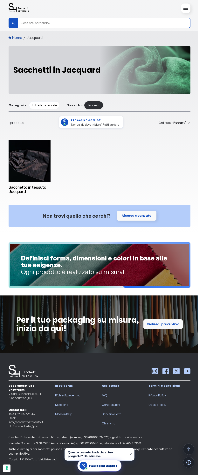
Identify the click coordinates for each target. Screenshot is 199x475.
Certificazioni (111, 405)
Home (17, 37)
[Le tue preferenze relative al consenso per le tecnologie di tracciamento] (6, 468)
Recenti (179, 122)
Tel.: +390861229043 (22, 414)
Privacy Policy (157, 395)
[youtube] (187, 371)
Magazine (61, 405)
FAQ (104, 395)
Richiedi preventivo (163, 324)
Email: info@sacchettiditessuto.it (26, 420)
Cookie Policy (157, 405)
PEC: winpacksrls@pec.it (24, 426)
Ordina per (166, 122)
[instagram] (155, 371)
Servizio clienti (111, 414)
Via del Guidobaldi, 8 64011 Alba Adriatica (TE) (25, 396)
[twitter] (176, 371)
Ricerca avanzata (137, 215)
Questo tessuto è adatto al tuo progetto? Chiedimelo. (90, 454)
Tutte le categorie (44, 105)
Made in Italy (63, 414)
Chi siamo (108, 423)
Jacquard (93, 105)
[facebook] (165, 371)
